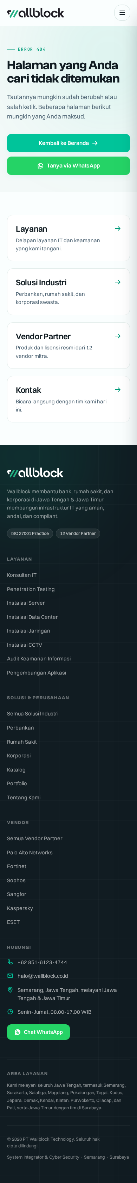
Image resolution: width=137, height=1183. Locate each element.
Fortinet (16, 866)
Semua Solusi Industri (32, 713)
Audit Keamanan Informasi (39, 658)
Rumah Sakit (22, 741)
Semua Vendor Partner (35, 838)
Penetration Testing (31, 589)
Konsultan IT (22, 575)
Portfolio (17, 783)
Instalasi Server (26, 602)
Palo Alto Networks (30, 852)
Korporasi (19, 755)
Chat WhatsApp (43, 1032)
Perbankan (20, 727)
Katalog (16, 769)
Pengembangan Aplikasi (36, 672)
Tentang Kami (23, 797)
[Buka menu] (122, 12)
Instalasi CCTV (24, 644)
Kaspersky (20, 908)
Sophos (16, 880)
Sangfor (16, 894)
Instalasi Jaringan (28, 630)
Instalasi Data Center (32, 617)
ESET (13, 922)
